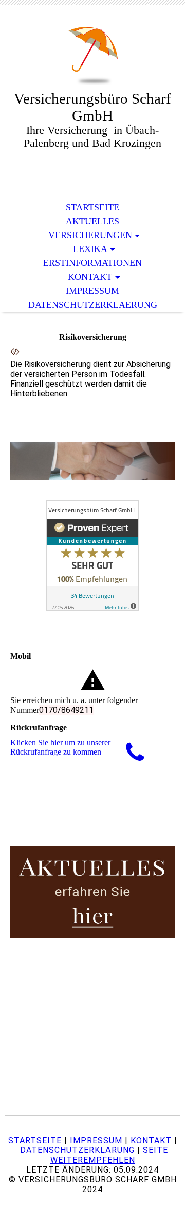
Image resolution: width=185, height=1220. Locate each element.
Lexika (90, 249)
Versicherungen (90, 235)
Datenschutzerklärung (77, 1150)
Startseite (92, 207)
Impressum (92, 291)
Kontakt (90, 277)
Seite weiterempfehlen (109, 1155)
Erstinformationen (92, 263)
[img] (92, 55)
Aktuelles (92, 221)
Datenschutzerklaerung (92, 304)
